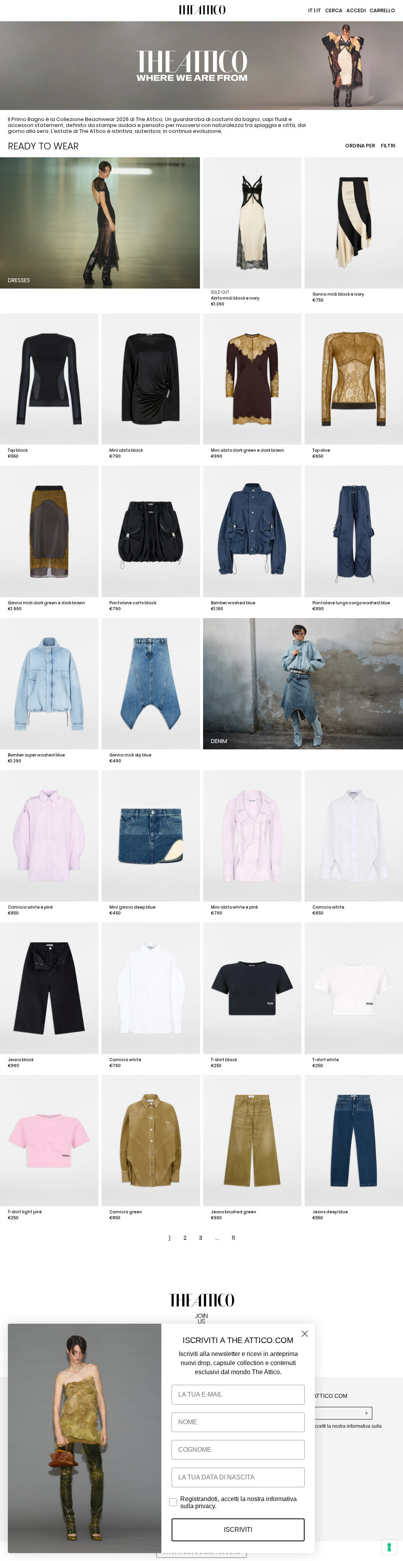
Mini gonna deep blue (132, 907)
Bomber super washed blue (36, 755)
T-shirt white (325, 1060)
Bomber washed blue (233, 603)
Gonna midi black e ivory (338, 294)
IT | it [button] (314, 10)
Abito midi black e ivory (235, 298)
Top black (18, 450)
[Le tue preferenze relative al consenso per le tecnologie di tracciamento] (389, 1547)
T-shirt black (224, 1060)
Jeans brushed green (233, 1212)
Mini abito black (126, 450)
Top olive (321, 450)
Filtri (388, 145)
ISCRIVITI (238, 1529)
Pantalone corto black (132, 603)
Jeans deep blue (330, 1212)
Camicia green (125, 1212)
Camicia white (328, 907)
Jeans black (20, 1060)
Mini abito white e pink (234, 907)
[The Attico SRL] (201, 10)
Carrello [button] (382, 10)
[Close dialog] (305, 1334)
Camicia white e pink (30, 907)
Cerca (333, 10)
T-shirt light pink (25, 1212)
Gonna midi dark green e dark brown (46, 603)
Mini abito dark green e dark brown (247, 450)
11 (233, 1238)
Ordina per (360, 145)
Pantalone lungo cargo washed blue (351, 603)
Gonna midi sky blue (130, 755)
